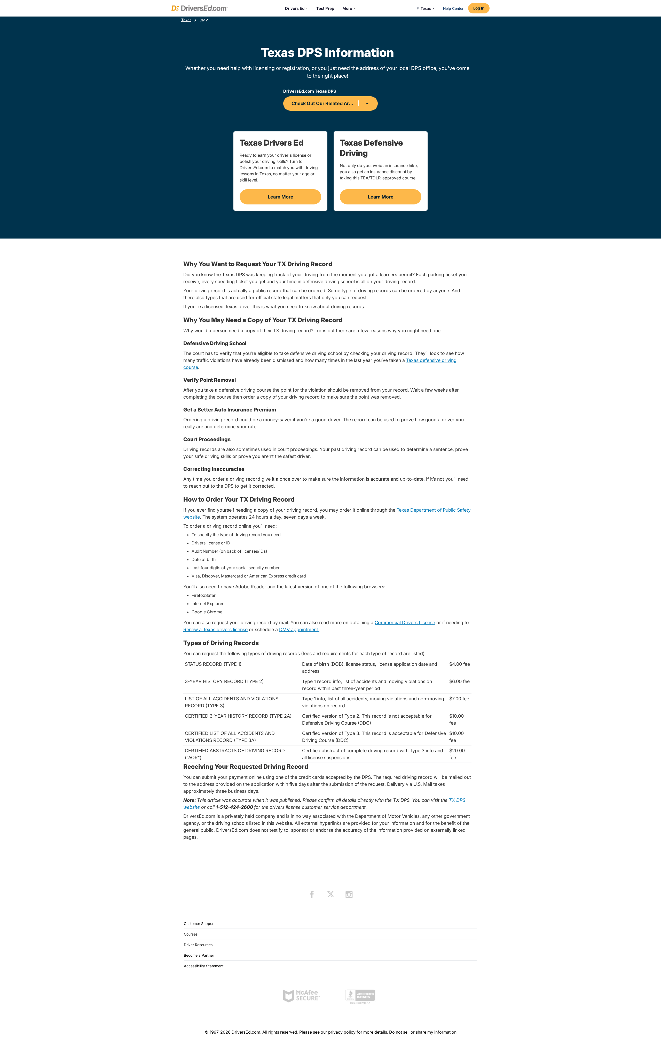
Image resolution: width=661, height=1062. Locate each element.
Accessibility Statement (204, 966)
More (347, 8)
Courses (191, 934)
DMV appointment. (299, 629)
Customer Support (199, 923)
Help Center (453, 8)
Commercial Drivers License (405, 622)
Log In (478, 8)
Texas (186, 20)
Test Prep (325, 8)
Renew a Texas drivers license (215, 629)
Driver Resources (198, 944)
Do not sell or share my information (423, 1032)
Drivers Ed (294, 8)
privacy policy (342, 1032)
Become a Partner (199, 955)
